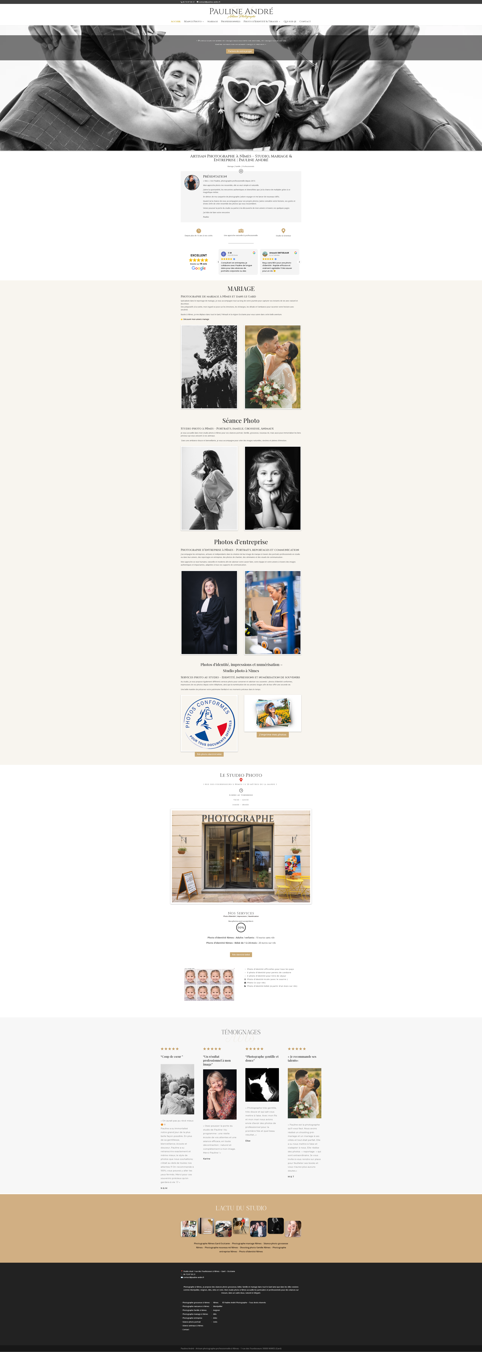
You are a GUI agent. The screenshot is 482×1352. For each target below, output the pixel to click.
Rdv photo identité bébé (209, 754)
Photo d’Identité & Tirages (261, 22)
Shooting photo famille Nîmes (255, 1247)
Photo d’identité (229, 916)
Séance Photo (193, 22)
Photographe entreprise (192, 1318)
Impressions (242, 916)
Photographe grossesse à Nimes (196, 1302)
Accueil (176, 22)
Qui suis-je (290, 22)
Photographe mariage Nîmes (246, 1243)
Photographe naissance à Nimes (196, 1306)
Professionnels (230, 22)
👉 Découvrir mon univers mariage (195, 319)
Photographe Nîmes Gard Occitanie (212, 1243)
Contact (305, 22)
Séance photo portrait (192, 1322)
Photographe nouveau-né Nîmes (221, 1247)
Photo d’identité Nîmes (251, 1251)
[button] (299, 262)
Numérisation (253, 916)
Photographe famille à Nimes (195, 1310)
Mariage (212, 22)
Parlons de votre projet (240, 51)
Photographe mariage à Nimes (195, 1314)
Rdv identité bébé (241, 954)
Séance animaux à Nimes (193, 1325)
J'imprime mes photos (272, 734)
